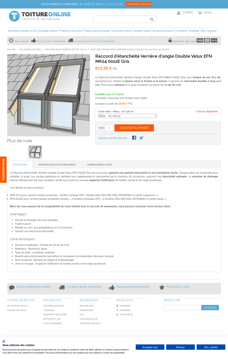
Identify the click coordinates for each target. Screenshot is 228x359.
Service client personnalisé (33, 286)
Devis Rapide (21, 41)
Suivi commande (52, 323)
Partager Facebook (134, 138)
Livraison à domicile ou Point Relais (94, 41)
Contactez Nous (16, 310)
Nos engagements (53, 306)
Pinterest (125, 306)
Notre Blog (126, 314)
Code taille (115, 111)
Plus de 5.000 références (51, 41)
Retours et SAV (52, 319)
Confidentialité (89, 319)
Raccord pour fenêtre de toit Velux (66, 49)
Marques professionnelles (133, 286)
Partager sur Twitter (141, 138)
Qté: (101, 127)
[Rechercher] (152, 19)
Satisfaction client (178, 286)
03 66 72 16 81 (93, 4)
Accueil (11, 49)
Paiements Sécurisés (184, 41)
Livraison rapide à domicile (83, 286)
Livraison (48, 310)
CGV (82, 314)
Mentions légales (90, 323)
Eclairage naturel (31, 49)
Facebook (125, 310)
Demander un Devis (139, 4)
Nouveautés (87, 306)
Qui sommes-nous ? (18, 306)
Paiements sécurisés (55, 314)
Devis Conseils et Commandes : (60, 4)
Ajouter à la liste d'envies (113, 138)
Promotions (86, 310)
